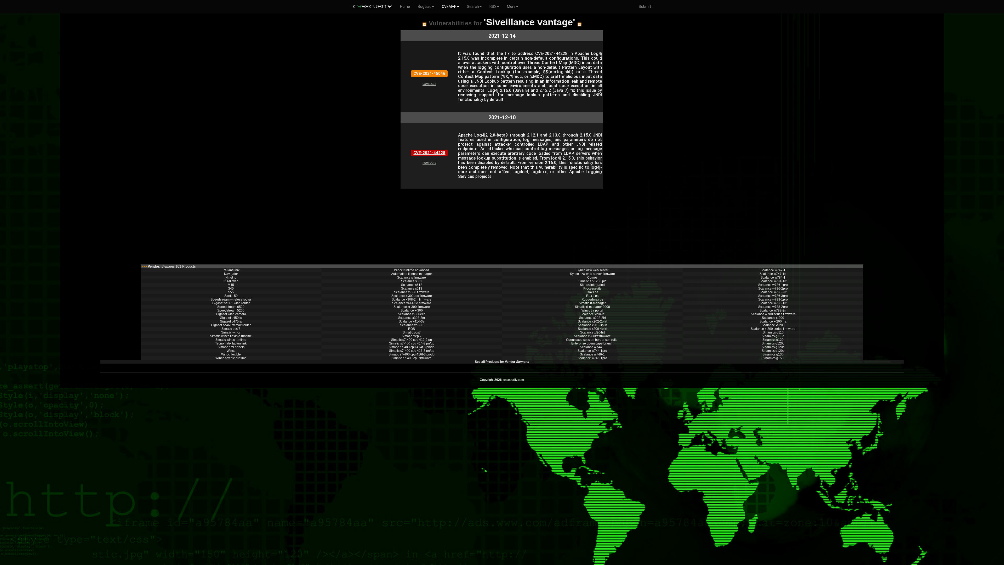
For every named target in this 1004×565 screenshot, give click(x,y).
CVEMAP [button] (449, 6)
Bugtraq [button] (424, 6)
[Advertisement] (378, 225)
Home (405, 6)
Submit (645, 6)
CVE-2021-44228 (429, 152)
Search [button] (473, 6)
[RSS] (424, 24)
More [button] (511, 6)
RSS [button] (493, 6)
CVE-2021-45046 (429, 73)
